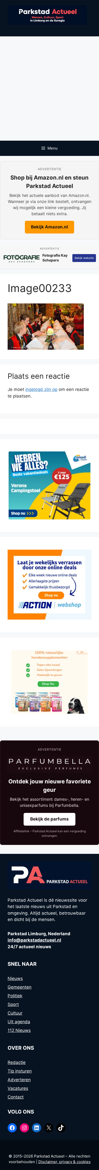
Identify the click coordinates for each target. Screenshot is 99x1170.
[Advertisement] (49, 88)
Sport (13, 1004)
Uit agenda (19, 1021)
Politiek (15, 995)
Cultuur (15, 1013)
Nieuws (15, 978)
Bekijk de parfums (49, 819)
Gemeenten (19, 987)
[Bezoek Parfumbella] (49, 764)
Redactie (17, 1062)
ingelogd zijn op (41, 389)
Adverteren (19, 1079)
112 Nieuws (19, 1030)
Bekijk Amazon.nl (49, 226)
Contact (16, 1097)
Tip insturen (20, 1071)
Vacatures (18, 1088)
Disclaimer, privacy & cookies (64, 1161)
